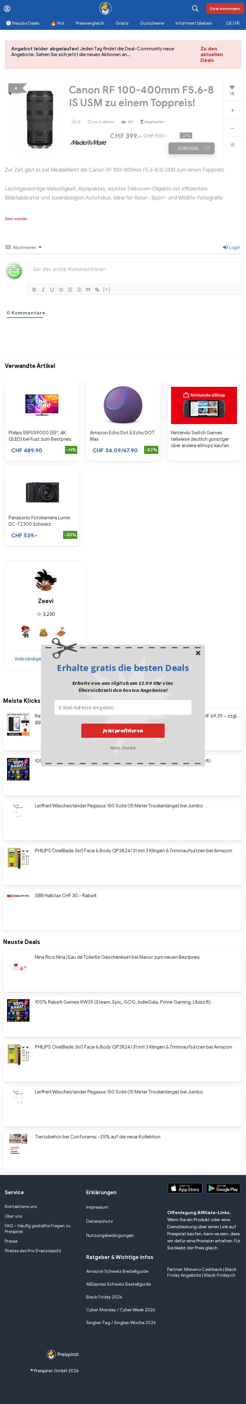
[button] (123, 667)
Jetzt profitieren (123, 730)
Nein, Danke (123, 747)
